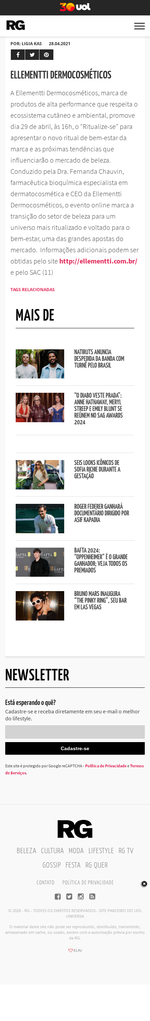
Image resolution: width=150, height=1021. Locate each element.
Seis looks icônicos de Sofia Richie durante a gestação (97, 470)
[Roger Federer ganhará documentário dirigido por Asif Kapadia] (40, 531)
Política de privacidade (88, 882)
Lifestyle (101, 851)
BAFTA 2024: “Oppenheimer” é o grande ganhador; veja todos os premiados (101, 561)
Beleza (27, 851)
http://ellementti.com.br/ (98, 260)
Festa (73, 865)
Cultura (52, 851)
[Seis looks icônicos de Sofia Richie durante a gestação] (40, 487)
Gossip (52, 865)
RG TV (126, 851)
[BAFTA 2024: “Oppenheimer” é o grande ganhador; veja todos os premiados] (40, 574)
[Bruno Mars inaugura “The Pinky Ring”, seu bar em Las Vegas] (40, 618)
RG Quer (96, 865)
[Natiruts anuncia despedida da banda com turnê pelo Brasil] (40, 376)
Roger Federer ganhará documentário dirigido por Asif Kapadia (101, 513)
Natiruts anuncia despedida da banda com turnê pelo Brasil (99, 359)
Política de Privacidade (106, 765)
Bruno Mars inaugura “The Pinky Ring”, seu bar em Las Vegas (100, 601)
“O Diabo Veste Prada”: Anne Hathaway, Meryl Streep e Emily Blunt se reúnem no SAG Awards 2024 (98, 409)
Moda (76, 851)
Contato (45, 882)
